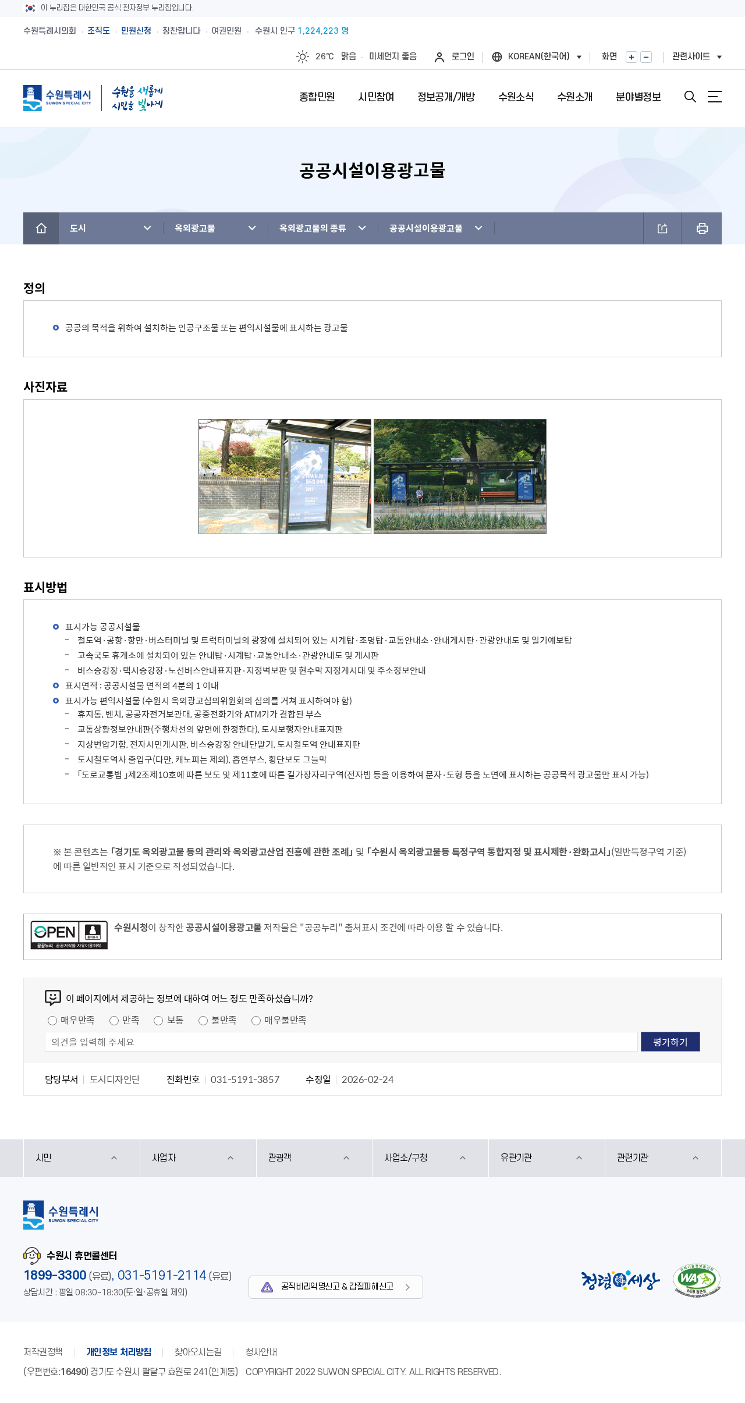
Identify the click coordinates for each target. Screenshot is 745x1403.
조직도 (98, 31)
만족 (130, 1020)
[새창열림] (69, 937)
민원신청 (136, 31)
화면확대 (631, 57)
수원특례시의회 (49, 31)
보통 (175, 1020)
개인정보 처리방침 (118, 1352)
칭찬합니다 (181, 31)
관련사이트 (691, 57)
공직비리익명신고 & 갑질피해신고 (337, 1287)
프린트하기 (702, 228)
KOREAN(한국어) (539, 57)
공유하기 (662, 228)
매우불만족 (285, 1020)
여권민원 (226, 31)
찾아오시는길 (198, 1352)
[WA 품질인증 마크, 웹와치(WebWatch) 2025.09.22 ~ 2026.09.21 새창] (697, 1280)
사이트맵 (715, 96)
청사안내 (260, 1352)
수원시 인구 (302, 31)
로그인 (463, 57)
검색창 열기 (690, 96)
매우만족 (77, 1020)
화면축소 (646, 57)
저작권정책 (43, 1352)
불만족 (224, 1020)
